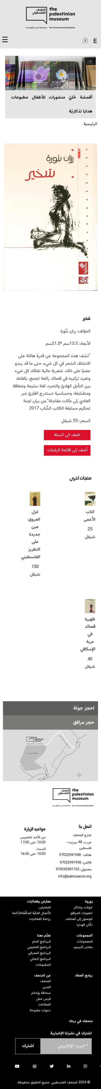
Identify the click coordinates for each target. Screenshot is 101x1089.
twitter (52, 1066)
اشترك (28, 1046)
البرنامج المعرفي (39, 953)
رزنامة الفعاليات (40, 919)
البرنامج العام (41, 941)
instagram (85, 1066)
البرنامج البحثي (40, 959)
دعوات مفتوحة (40, 1010)
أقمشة (86, 97)
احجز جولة (83, 708)
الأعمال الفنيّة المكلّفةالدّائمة (31, 913)
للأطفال (38, 97)
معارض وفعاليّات (39, 901)
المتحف (45, 981)
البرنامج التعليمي (39, 947)
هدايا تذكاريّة (80, 111)
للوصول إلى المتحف (79, 919)
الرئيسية (90, 124)
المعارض (45, 907)
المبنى (46, 987)
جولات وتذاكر (83, 907)
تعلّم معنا (44, 936)
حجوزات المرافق (81, 913)
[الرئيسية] (50, 18)
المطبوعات (43, 965)
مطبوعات (19, 97)
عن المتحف (42, 975)
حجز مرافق (83, 722)
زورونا (89, 901)
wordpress (35, 1066)
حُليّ (72, 97)
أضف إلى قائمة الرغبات (67, 450)
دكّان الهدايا (85, 925)
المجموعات (84, 936)
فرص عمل (43, 999)
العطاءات (44, 1004)
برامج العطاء (84, 975)
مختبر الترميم (83, 947)
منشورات (57, 97)
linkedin (68, 1066)
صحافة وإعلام (41, 993)
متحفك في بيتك (81, 1021)
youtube (17, 1066)
